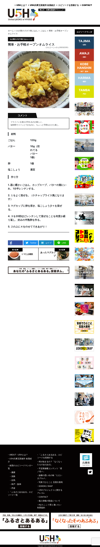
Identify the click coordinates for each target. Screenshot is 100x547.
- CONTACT (42, 497)
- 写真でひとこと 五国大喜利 (50, 482)
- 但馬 (12, 480)
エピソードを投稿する (68, 5)
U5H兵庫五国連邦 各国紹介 (42, 5)
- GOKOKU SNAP (45, 486)
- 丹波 (12, 488)
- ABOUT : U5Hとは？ (18, 454)
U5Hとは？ (21, 5)
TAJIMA (84, 42)
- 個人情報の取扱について (48, 501)
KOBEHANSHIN (84, 67)
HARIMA (84, 79)
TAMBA (84, 91)
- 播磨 (12, 472)
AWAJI (84, 54)
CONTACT (87, 5)
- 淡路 (12, 476)
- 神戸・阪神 (15, 484)
